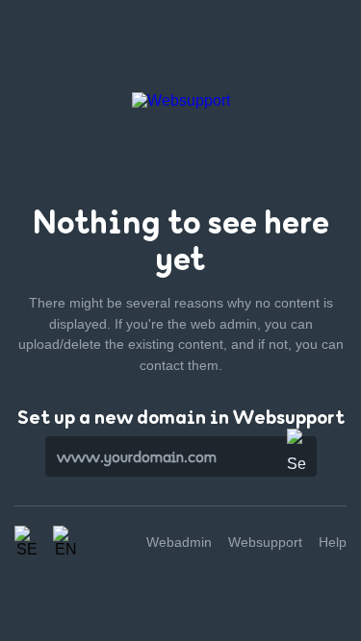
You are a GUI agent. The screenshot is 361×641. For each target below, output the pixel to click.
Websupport (265, 542)
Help (333, 542)
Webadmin (179, 542)
